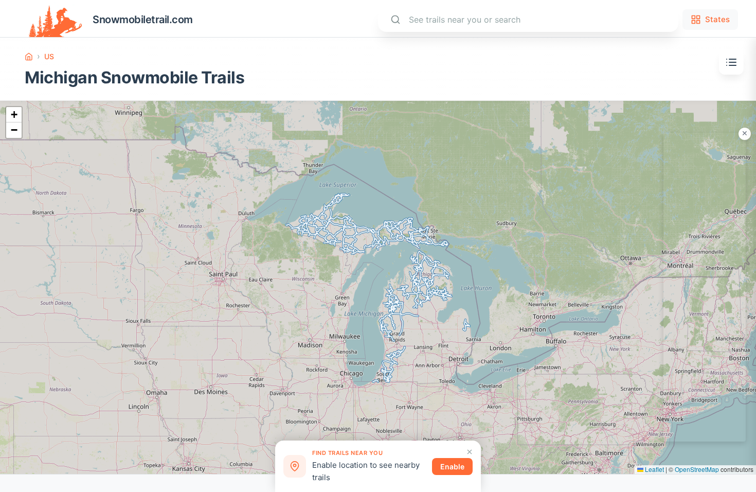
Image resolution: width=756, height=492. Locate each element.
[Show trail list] (731, 62)
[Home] (29, 56)
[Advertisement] (704, 287)
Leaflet (653, 469)
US (49, 56)
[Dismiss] (469, 452)
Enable (452, 466)
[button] (14, 114)
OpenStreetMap (697, 469)
